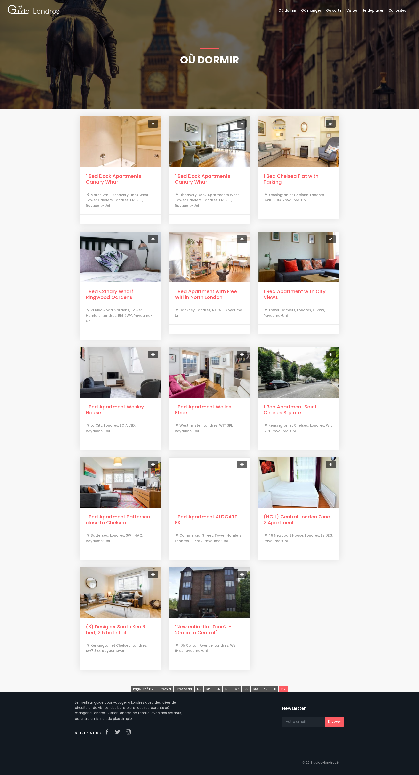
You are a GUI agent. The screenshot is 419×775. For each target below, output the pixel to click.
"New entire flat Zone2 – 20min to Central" (203, 629)
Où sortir (334, 10)
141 (274, 689)
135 (218, 689)
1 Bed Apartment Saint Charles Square (290, 409)
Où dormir (287, 10)
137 (236, 689)
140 (265, 689)
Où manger (311, 10)
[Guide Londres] (33, 9)
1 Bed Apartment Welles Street (203, 409)
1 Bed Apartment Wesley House (115, 409)
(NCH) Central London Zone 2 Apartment (297, 519)
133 (199, 689)
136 (227, 689)
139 (255, 689)
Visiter (351, 10)
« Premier (164, 689)
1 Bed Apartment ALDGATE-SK (207, 519)
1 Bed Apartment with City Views (295, 294)
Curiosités (397, 10)
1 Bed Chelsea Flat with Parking (291, 179)
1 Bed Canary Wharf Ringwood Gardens (109, 294)
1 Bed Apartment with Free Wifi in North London (206, 294)
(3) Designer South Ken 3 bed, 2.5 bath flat (115, 629)
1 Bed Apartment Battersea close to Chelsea (118, 519)
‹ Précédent (184, 689)
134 (208, 689)
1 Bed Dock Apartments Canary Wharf (113, 179)
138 (246, 689)
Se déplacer (373, 10)
